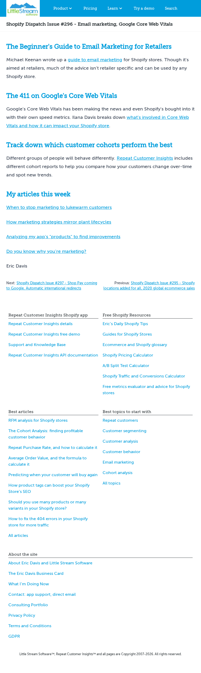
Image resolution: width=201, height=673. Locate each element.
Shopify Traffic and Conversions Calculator (144, 376)
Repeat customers (120, 420)
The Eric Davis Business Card (36, 573)
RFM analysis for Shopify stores (38, 420)
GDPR (14, 636)
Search (171, 8)
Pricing (90, 8)
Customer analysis (120, 441)
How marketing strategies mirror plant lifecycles (58, 222)
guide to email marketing (95, 59)
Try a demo (144, 8)
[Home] (23, 8)
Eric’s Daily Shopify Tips (125, 323)
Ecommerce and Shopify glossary (135, 344)
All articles (18, 535)
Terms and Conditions (29, 626)
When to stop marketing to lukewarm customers (59, 207)
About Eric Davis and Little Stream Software (50, 563)
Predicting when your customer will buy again (53, 474)
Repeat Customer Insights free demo (44, 334)
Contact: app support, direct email (42, 594)
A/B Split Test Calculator (126, 365)
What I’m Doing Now (28, 584)
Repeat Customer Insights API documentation (53, 355)
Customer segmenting (124, 431)
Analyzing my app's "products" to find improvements (63, 236)
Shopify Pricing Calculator (128, 355)
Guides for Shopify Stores (127, 334)
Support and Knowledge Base (37, 344)
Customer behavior (121, 451)
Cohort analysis (117, 472)
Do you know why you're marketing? (46, 251)
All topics (111, 483)
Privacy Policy (21, 615)
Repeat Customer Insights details (40, 323)
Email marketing (118, 462)
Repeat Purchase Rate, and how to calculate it (52, 447)
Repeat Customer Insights (145, 158)
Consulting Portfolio (28, 605)
